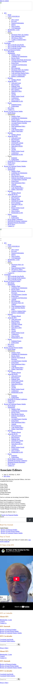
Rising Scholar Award (17, 96)
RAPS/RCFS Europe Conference (17, 161)
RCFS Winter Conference (15, 219)
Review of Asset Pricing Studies (10, 531)
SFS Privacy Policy (17, 38)
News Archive (15, 26)
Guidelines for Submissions (19, 56)
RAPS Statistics (16, 144)
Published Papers (16, 104)
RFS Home (11, 51)
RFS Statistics (15, 89)
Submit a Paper (15, 55)
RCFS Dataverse (16, 186)
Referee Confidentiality (18, 76)
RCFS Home (11, 168)
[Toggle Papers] (32, 339)
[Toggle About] (32, 248)
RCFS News (11, 224)
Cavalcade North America (7, 641)
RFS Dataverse (15, 68)
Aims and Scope (16, 83)
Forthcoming (15, 106)
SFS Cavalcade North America (17, 46)
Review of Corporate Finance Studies (12, 533)
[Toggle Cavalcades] (32, 274)
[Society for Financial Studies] (16, 10)
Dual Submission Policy (18, 36)
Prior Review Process (17, 176)
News (9, 31)
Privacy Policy (4, 648)
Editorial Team (15, 86)
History (13, 24)
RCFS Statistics (15, 203)
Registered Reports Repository (16, 222)
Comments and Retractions (19, 65)
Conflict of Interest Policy (18, 39)
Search (2, 516)
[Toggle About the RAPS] (32, 374)
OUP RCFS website (17, 201)
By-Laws (14, 21)
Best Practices (15, 84)
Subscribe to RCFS (17, 204)
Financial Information (17, 23)
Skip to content (4, 1)
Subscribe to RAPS (17, 146)
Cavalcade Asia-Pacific (6, 639)
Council (2, 621)
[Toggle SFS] (32, 243)
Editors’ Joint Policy (17, 131)
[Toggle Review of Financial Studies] (32, 281)
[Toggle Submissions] (32, 284)
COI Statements (16, 28)
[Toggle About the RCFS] (32, 434)
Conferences (15, 98)
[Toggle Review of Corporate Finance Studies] (32, 404)
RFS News (11, 108)
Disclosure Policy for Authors (20, 34)
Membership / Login (14, 29)
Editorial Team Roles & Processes (21, 60)
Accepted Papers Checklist (19, 61)
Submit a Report (16, 79)
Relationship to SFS (17, 101)
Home (9, 15)
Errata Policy (15, 63)
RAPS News (11, 163)
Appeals (13, 66)
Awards (13, 94)
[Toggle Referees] (32, 314)
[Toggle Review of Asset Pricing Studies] (32, 347)
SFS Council (15, 19)
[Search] (29, 520)
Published (14, 158)
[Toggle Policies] (32, 263)
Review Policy (15, 58)
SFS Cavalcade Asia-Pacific (16, 44)
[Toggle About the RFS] (32, 318)
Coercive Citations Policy (18, 74)
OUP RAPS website (17, 143)
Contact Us (11, 41)
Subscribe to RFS (16, 91)
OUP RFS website (16, 88)
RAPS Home (11, 113)
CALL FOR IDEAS (14, 16)
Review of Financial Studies (9, 529)
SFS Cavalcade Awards (14, 48)
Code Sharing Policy (17, 129)
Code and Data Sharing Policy (20, 73)
